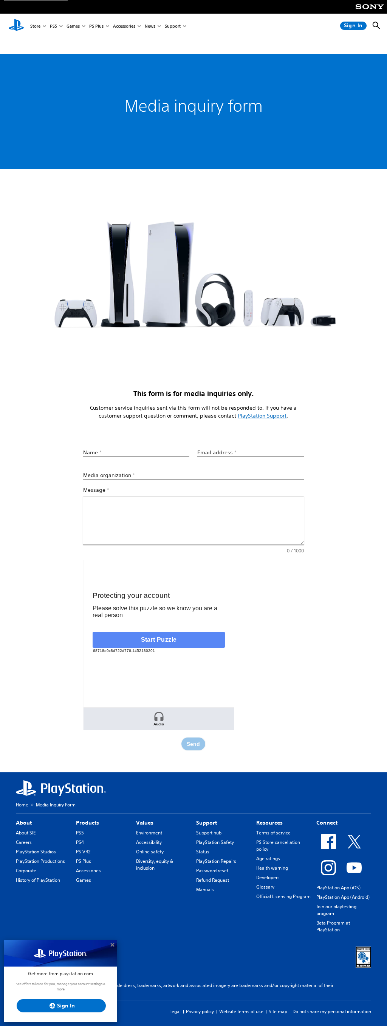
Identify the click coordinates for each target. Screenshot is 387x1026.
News (150, 26)
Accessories (124, 26)
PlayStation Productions (40, 861)
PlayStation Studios (36, 851)
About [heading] (24, 822)
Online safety (150, 851)
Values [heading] (144, 822)
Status (202, 851)
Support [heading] (206, 822)
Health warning (272, 868)
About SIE (26, 833)
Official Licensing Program (283, 896)
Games (73, 26)
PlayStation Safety (215, 842)
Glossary (265, 887)
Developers (268, 877)
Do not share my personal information (332, 1011)
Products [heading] (87, 822)
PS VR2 (83, 851)
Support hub (208, 833)
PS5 (53, 26)
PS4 (80, 842)
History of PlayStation (38, 880)
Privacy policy (200, 1011)
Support (173, 26)
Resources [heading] (269, 822)
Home (22, 804)
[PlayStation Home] (16, 26)
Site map (278, 1011)
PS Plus (96, 26)
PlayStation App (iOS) (338, 887)
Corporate (26, 870)
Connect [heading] (326, 822)
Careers (24, 842)
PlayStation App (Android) (343, 897)
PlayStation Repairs (216, 861)
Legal (175, 1011)
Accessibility (149, 842)
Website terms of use (241, 1011)
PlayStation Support (262, 415)
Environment (149, 833)
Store (35, 26)
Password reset (212, 870)
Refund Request (212, 880)
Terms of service (273, 833)
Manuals (205, 889)
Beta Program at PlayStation (333, 926)
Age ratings (268, 858)
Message (96, 489)
